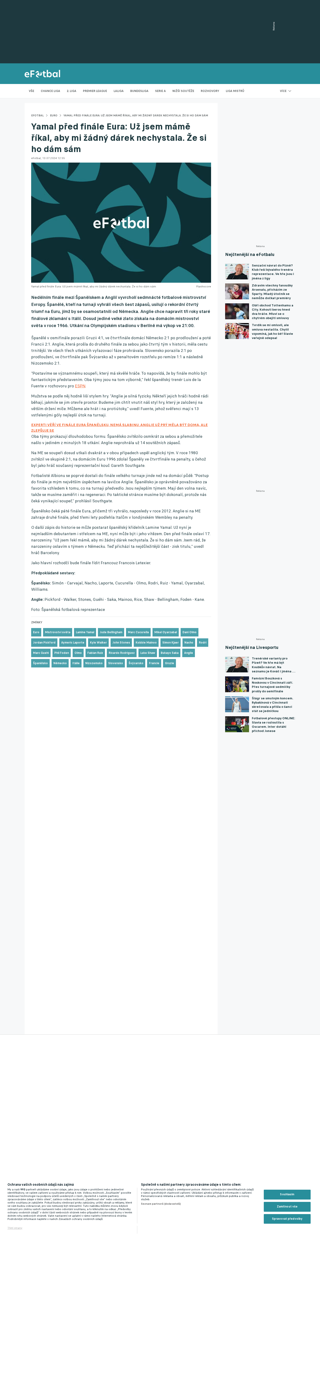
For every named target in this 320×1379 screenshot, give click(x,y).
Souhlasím (287, 1194)
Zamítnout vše (287, 1206)
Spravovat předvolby (287, 1219)
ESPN (80, 386)
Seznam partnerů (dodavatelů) (161, 1203)
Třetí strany (14, 1228)
